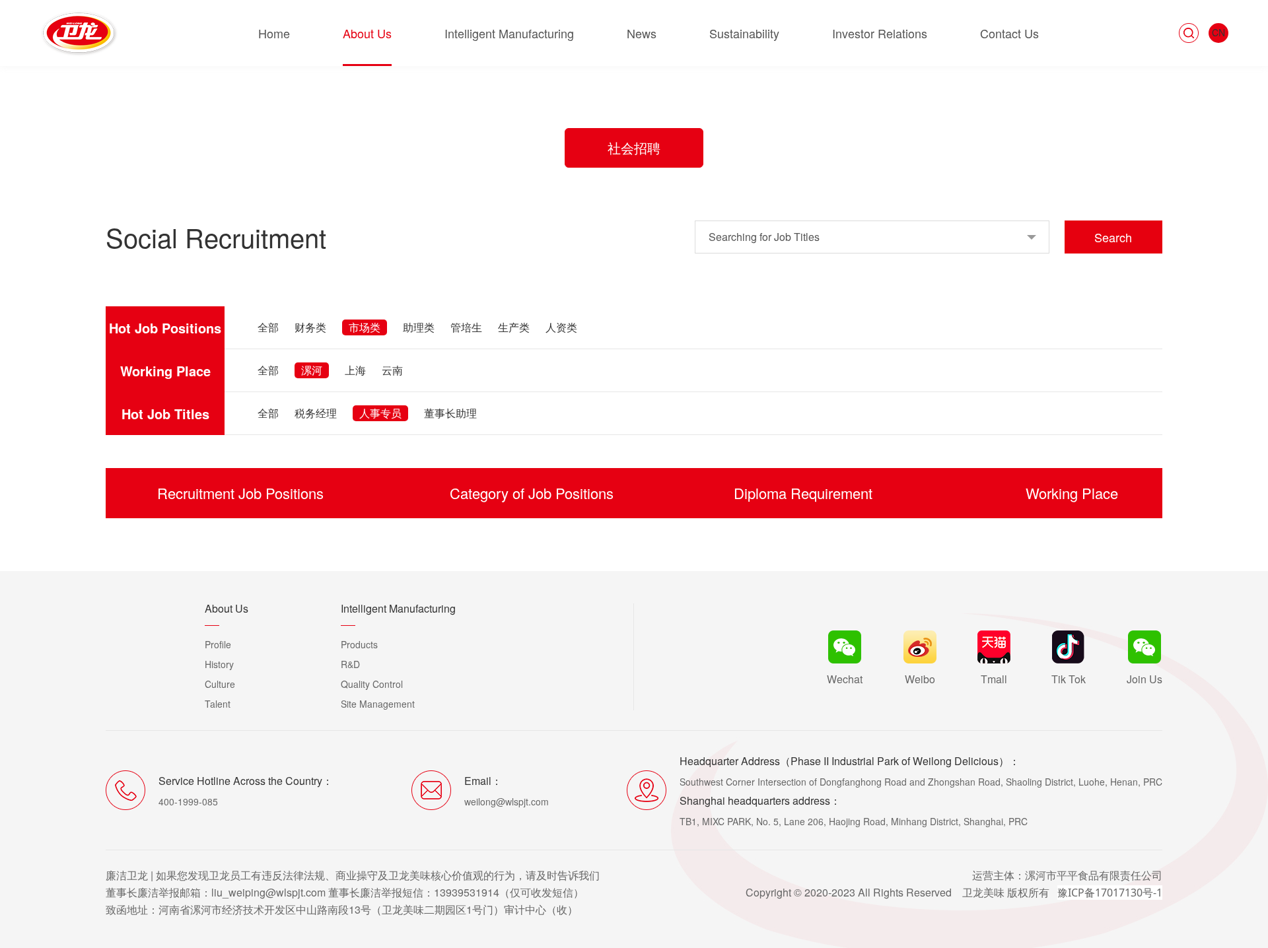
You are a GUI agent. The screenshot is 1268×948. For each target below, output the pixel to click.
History (219, 664)
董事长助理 (450, 413)
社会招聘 (634, 147)
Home (274, 33)
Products (359, 644)
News (641, 33)
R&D (350, 664)
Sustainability (744, 33)
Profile (218, 644)
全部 (268, 327)
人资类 (561, 327)
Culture (220, 684)
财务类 (310, 327)
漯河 (311, 370)
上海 (355, 370)
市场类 (364, 327)
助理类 (419, 327)
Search (1113, 237)
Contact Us (1009, 33)
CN (1218, 32)
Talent (217, 703)
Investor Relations (879, 33)
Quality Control (372, 684)
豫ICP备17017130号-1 (1109, 892)
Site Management (378, 703)
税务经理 (316, 413)
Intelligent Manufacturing (509, 33)
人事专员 (380, 413)
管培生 (466, 327)
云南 (392, 370)
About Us (367, 33)
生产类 (514, 327)
